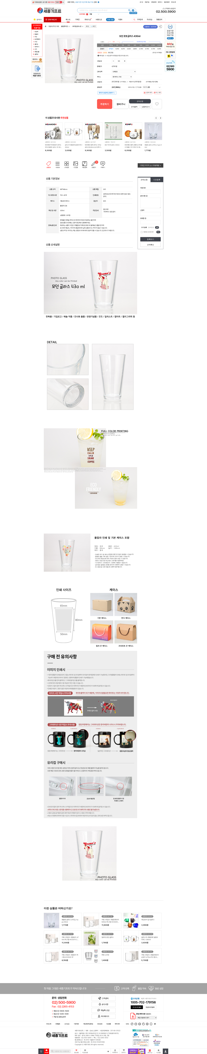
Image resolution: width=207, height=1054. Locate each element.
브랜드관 (99, 19)
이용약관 (76, 1024)
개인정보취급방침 (88, 1024)
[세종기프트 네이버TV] (135, 1024)
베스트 (68, 20)
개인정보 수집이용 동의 (148, 232)
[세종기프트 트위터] (143, 1024)
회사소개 (173, 2)
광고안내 (99, 1024)
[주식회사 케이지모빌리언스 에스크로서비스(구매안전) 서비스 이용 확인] (157, 1042)
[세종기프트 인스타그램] (147, 1024)
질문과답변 (166, 2)
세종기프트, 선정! (82, 2)
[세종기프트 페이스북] (139, 1024)
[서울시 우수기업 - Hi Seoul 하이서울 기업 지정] (135, 1035)
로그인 (141, 2)
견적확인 (150, 245)
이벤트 (120, 19)
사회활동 (57, 1024)
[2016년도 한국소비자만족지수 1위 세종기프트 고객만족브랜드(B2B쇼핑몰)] (142, 1030)
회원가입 (147, 2)
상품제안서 (146, 107)
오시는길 (66, 1024)
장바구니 (160, 2)
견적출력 (134, 107)
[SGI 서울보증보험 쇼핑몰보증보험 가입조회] (140, 1042)
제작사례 (117, 1024)
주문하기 (104, 104)
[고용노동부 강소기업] (145, 1035)
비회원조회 (153, 2)
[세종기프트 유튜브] (150, 1024)
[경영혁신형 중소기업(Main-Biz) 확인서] (157, 1035)
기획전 (77, 19)
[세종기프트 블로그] (131, 1024)
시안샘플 (108, 1024)
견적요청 (140, 101)
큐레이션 (88, 19)
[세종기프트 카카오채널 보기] (154, 1024)
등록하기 (150, 239)
